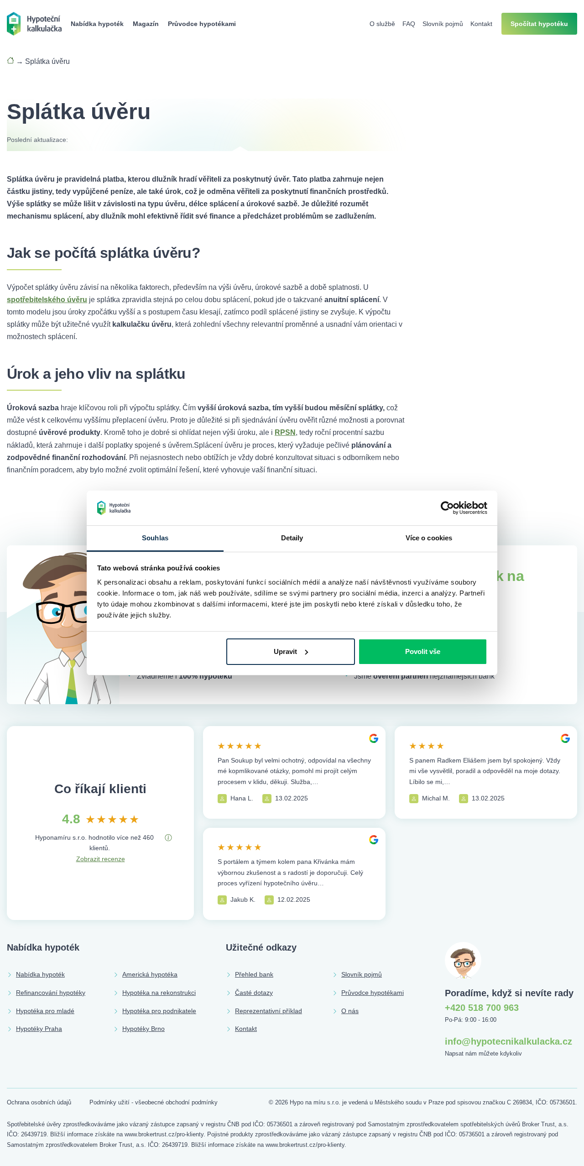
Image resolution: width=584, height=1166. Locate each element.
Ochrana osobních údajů (39, 1102)
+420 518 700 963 (482, 1008)
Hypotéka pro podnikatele (159, 1010)
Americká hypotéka (149, 974)
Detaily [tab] (292, 538)
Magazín (146, 23)
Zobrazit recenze (100, 859)
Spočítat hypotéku (539, 23)
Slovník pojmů (442, 23)
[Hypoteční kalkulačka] (34, 23)
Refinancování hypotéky (50, 992)
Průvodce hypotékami (202, 23)
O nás (350, 1010)
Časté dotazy (254, 992)
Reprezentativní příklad (268, 1010)
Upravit (285, 651)
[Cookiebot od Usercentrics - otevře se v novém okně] (447, 508)
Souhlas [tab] (155, 538)
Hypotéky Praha (39, 1028)
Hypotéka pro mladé (45, 1010)
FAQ (408, 23)
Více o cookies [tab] (429, 538)
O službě (382, 23)
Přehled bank (254, 974)
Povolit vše (422, 651)
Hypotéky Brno (143, 1028)
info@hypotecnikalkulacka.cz (508, 1041)
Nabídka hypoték (97, 23)
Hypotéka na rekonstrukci (159, 992)
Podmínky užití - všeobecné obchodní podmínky (153, 1102)
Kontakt (481, 23)
